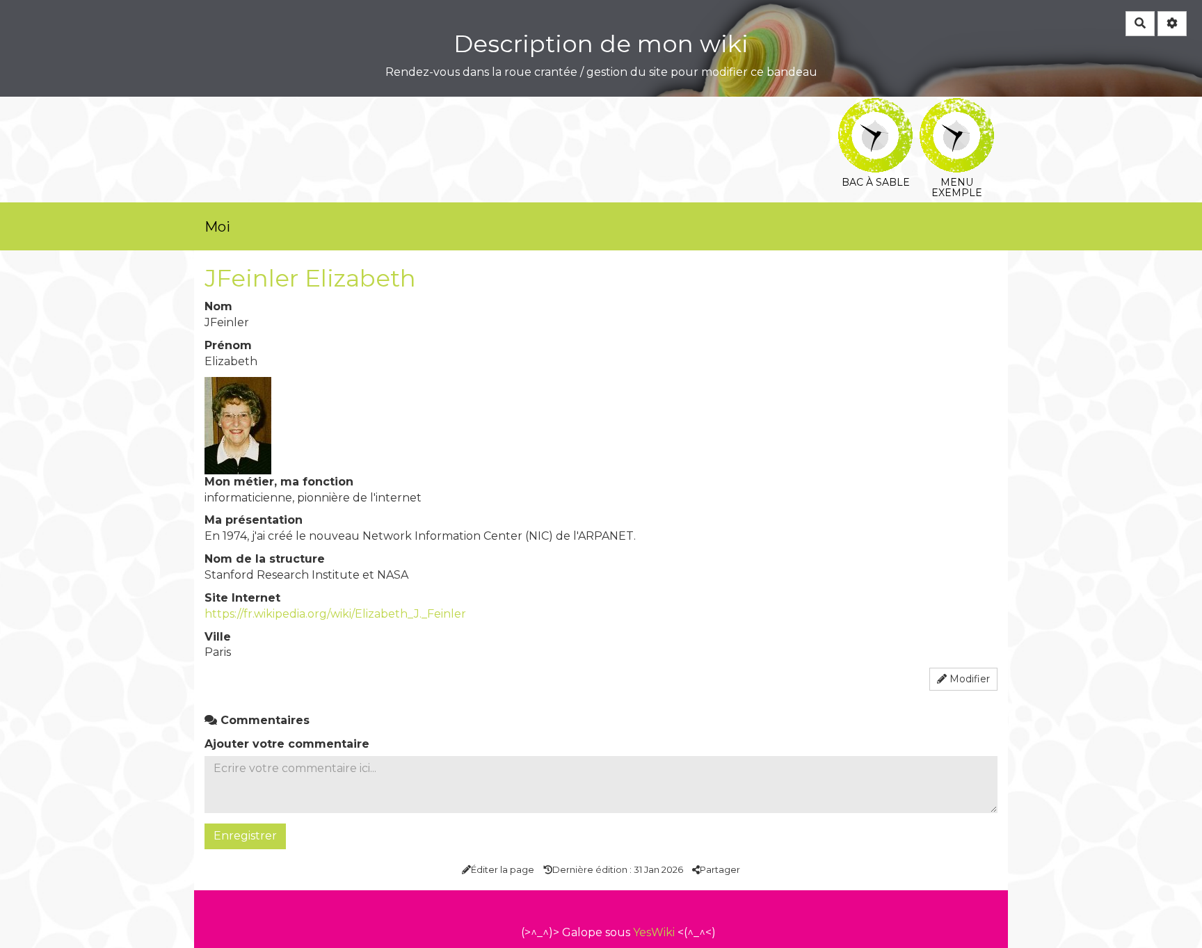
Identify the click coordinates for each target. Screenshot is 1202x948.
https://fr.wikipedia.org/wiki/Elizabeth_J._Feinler (335, 613)
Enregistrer (245, 835)
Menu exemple (956, 107)
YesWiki (654, 932)
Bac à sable (875, 107)
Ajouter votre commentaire (287, 743)
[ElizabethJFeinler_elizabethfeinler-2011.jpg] (238, 424)
